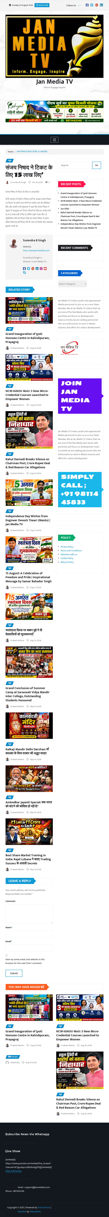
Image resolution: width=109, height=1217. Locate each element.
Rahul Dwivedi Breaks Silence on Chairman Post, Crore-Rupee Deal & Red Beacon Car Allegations (28, 463)
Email (9, 941)
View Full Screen (14, 1171)
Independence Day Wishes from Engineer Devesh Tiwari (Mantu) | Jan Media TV (28, 520)
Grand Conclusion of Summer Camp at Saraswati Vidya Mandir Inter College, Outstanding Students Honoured (28, 694)
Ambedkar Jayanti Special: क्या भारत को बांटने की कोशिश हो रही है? (29, 804)
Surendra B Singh (18, 182)
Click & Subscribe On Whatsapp (21, 1143)
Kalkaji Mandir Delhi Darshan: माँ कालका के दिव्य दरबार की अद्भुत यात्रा (27, 751)
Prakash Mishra (17, 348)
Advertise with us (69, 554)
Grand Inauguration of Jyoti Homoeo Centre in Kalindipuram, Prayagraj (28, 338)
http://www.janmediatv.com (36, 250)
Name (9, 927)
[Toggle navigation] (54, 140)
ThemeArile (35, 1212)
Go (96, 165)
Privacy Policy (67, 547)
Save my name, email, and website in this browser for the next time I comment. (25, 961)
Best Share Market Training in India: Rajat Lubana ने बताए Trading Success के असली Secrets (28, 859)
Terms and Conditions (71, 551)
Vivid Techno (44, 1208)
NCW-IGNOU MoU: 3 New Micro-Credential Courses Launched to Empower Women (27, 395)
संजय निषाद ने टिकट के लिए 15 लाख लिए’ (32, 151)
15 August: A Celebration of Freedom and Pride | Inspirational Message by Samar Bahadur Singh (29, 577)
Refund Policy (67, 562)
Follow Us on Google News (18, 1179)
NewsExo (22, 1212)
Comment (10, 901)
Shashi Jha (15, 1062)
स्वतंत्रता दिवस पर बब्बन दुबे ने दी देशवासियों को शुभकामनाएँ (24, 632)
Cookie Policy (67, 558)
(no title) (65, 209)
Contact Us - (12, 1187)
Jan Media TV (54, 81)
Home (10, 151)
